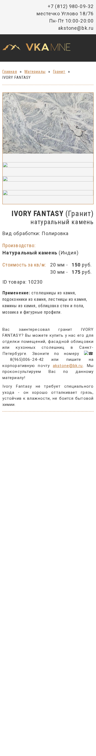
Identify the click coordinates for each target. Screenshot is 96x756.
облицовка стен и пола (60, 305)
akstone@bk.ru (76, 28)
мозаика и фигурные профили (31, 312)
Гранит (59, 71)
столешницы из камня (53, 292)
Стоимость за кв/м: (24, 265)
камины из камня (19, 305)
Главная (9, 71)
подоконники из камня (24, 299)
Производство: (19, 245)
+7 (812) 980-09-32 (71, 6)
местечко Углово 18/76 (65, 13)
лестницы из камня (67, 299)
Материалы (35, 71)
